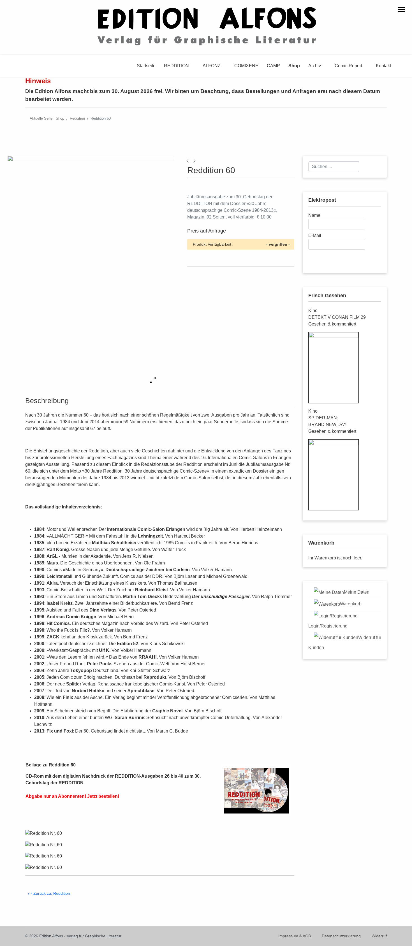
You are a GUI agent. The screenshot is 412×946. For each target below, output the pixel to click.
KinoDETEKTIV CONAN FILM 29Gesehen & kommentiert (337, 317)
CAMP (273, 65)
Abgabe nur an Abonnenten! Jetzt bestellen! (72, 796)
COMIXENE (246, 65)
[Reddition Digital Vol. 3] (187, 160)
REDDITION (176, 65)
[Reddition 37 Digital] (194, 160)
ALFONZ (212, 65)
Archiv (314, 65)
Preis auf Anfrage (206, 231)
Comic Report (348, 65)
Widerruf (379, 936)
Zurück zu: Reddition (51, 893)
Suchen (370, 166)
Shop (294, 65)
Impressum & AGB (294, 936)
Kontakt (383, 65)
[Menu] (401, 9)
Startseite (146, 65)
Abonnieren (326, 257)
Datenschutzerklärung (341, 936)
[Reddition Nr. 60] (43, 833)
